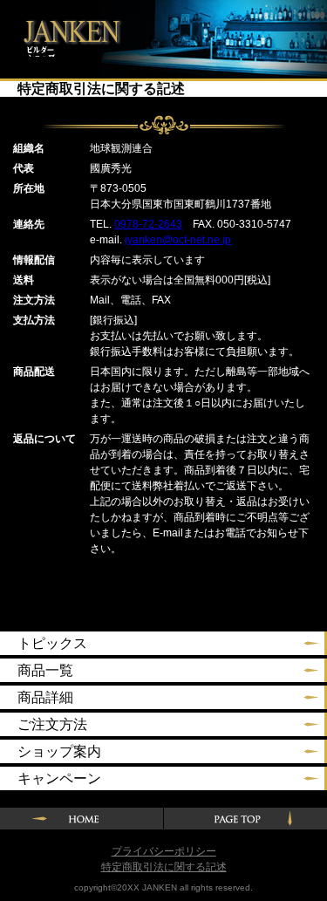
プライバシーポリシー (164, 851)
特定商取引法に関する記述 (164, 867)
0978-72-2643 (148, 224)
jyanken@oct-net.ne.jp (178, 240)
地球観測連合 (66, 28)
